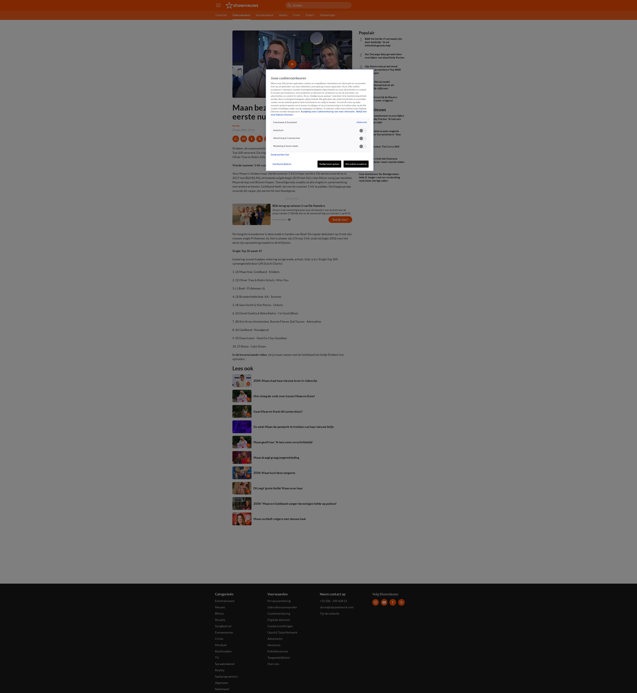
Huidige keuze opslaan (329, 164)
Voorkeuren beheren (282, 164)
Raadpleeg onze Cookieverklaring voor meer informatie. (328, 112)
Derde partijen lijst (280, 154)
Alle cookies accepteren (356, 164)
